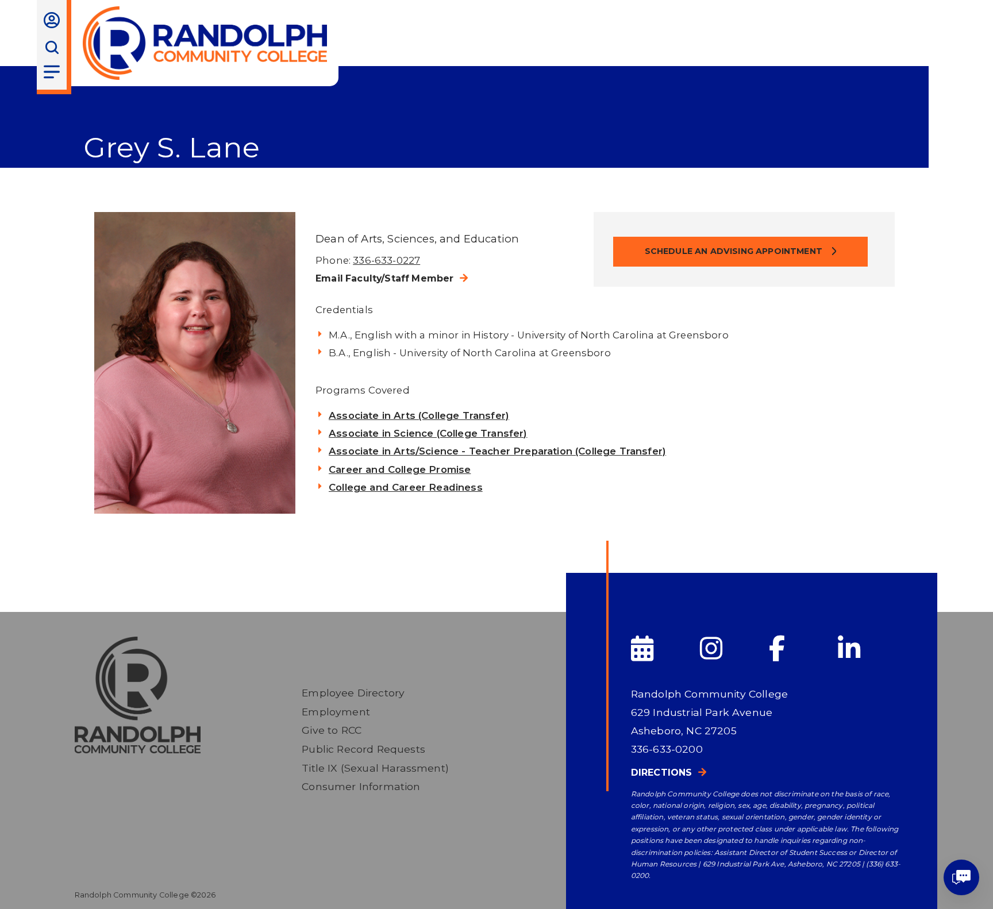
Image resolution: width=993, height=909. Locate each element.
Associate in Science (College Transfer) (428, 433)
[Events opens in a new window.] (664, 649)
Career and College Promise (400, 469)
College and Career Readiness (406, 487)
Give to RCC (331, 730)
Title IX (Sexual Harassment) (375, 768)
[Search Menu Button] (52, 47)
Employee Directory (353, 693)
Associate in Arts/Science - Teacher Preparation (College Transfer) (497, 451)
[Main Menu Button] (52, 71)
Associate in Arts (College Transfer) (419, 415)
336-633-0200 (667, 749)
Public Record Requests (363, 749)
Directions (661, 772)
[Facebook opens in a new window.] (802, 649)
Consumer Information (361, 786)
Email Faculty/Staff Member (384, 278)
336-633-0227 (386, 260)
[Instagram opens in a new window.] (733, 649)
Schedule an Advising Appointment (735, 251)
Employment (336, 712)
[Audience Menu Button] (52, 20)
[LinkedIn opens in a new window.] (871, 649)
